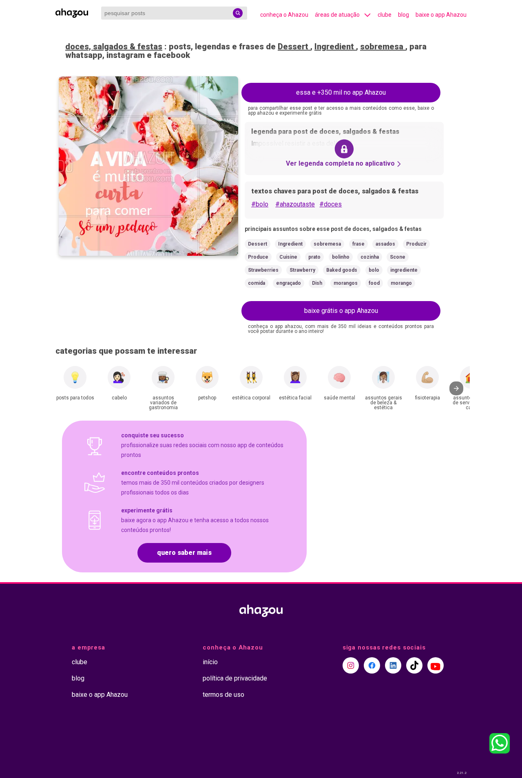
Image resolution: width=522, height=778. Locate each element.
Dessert (294, 46)
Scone (397, 257)
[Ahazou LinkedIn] (393, 665)
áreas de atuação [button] (337, 14)
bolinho (340, 257)
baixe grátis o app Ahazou (341, 311)
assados (385, 244)
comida (256, 283)
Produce (258, 257)
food (374, 283)
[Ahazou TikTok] (414, 665)
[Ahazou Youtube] (435, 665)
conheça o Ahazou (284, 14)
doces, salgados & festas (113, 46)
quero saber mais (184, 552)
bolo (374, 270)
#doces (330, 204)
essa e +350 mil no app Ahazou (341, 92)
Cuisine (288, 257)
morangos (346, 283)
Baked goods (341, 270)
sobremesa (382, 46)
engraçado (288, 283)
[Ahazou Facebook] (372, 665)
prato (314, 257)
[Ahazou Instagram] (351, 665)
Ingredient (335, 46)
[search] (238, 13)
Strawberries (263, 270)
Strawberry (302, 270)
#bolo (259, 204)
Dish (317, 283)
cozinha (370, 257)
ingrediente (404, 270)
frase (358, 244)
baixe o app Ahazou (441, 14)
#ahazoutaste (295, 204)
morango (401, 283)
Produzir (416, 244)
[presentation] (456, 388)
